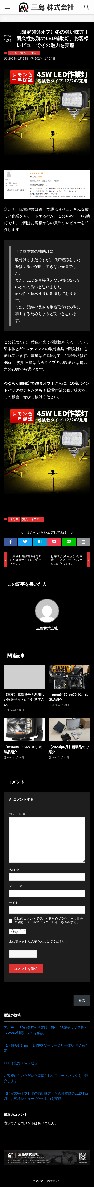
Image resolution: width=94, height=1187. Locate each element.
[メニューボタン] (7, 7)
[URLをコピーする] (83, 542)
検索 (82, 1000)
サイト (13, 903)
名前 (14, 869)
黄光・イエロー (29, 52)
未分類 (13, 52)
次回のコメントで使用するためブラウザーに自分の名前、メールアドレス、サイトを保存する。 (48, 920)
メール (15, 886)
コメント (17, 814)
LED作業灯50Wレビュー (22, 1063)
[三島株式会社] (47, 7)
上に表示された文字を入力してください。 (38, 941)
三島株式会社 (47, 628)
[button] (10, 542)
